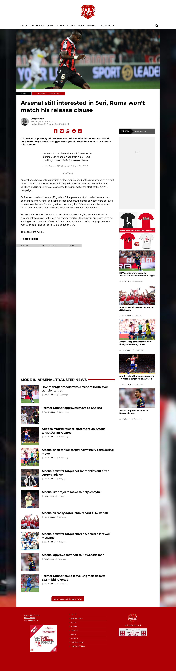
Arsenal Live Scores (31, 615)
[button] (157, 25)
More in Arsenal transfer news (54, 380)
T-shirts (71, 26)
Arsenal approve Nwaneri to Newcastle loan (73, 555)
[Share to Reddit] (74, 131)
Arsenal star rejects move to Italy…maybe (71, 492)
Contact (91, 26)
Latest (24, 26)
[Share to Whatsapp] (68, 131)
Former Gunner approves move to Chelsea (72, 408)
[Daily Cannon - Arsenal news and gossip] (88, 12)
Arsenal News (37, 26)
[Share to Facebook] (56, 131)
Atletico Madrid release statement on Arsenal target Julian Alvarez (136, 377)
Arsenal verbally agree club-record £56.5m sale (75, 513)
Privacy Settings (78, 646)
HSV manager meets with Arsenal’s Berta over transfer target (137, 274)
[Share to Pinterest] (80, 131)
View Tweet (68, 173)
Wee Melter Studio (31, 620)
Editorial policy (106, 26)
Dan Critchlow (49, 395)
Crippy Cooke (37, 119)
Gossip (50, 26)
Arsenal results (29, 618)
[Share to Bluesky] (62, 131)
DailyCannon (49, 496)
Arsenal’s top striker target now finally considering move (135, 343)
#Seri (69, 156)
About (81, 26)
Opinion (60, 26)
